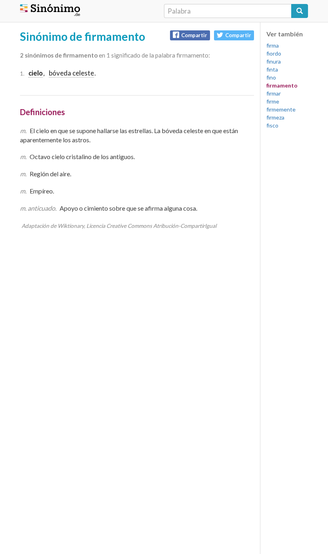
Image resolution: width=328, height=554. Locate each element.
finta (272, 69)
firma (272, 45)
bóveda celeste (71, 73)
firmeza (275, 117)
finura (273, 61)
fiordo (273, 53)
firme (272, 101)
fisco (272, 125)
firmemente (281, 109)
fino (271, 77)
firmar (273, 93)
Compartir (194, 35)
